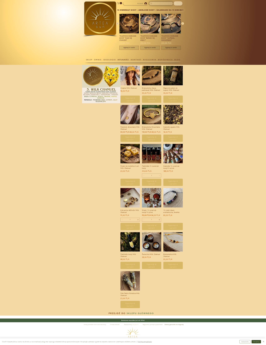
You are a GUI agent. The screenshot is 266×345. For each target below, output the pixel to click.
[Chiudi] (263, 341)
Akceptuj (256, 342)
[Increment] (159, 175)
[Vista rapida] (130, 75)
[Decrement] (143, 175)
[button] (120, 3)
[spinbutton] (151, 175)
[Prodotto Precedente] (117, 23)
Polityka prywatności (145, 342)
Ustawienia (245, 342)
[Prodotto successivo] (182, 23)
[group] (150, 32)
